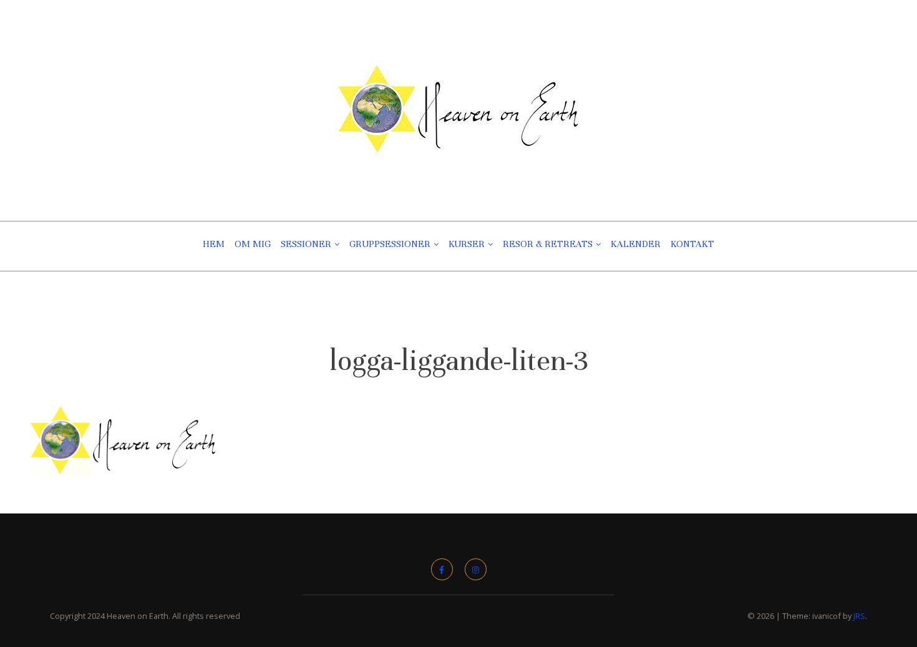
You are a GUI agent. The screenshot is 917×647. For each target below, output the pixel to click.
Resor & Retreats (548, 244)
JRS (859, 615)
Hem (214, 244)
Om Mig (253, 244)
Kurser (467, 244)
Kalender (636, 244)
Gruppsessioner (389, 244)
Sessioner (306, 244)
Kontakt (692, 244)
